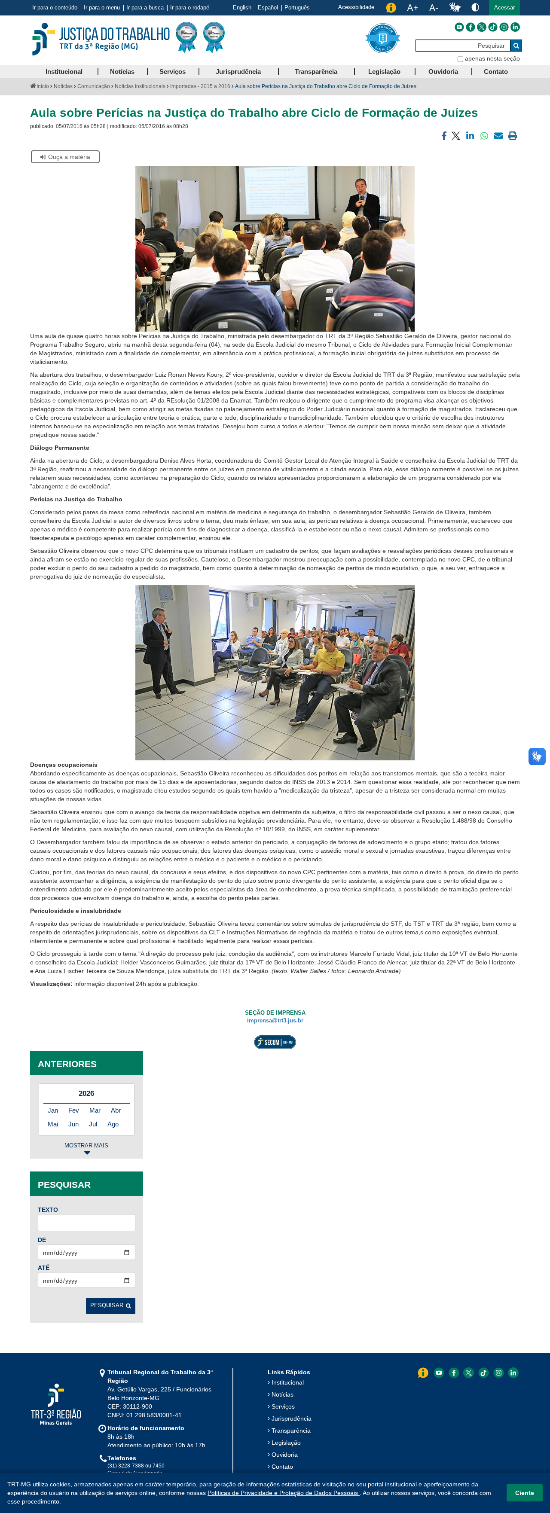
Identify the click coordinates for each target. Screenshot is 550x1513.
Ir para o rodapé (189, 8)
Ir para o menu (102, 8)
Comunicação (93, 86)
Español (268, 8)
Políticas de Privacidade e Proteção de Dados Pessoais (284, 1492)
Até (43, 1267)
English (242, 8)
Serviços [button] (172, 71)
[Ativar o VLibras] (455, 7)
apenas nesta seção (492, 58)
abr (116, 1110)
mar (95, 1110)
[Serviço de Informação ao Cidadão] (391, 7)
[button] (504, 7)
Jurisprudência (292, 1418)
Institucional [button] (64, 71)
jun (73, 1124)
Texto (48, 1209)
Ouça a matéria (69, 156)
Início (43, 86)
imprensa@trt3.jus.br (275, 1021)
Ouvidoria (285, 1454)
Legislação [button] (384, 71)
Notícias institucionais (140, 86)
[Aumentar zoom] (412, 7)
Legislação (286, 1442)
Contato (282, 1466)
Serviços (283, 1406)
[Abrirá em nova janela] (459, 27)
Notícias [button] (122, 71)
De (42, 1239)
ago (113, 1124)
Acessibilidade (356, 7)
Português (297, 8)
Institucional (288, 1382)
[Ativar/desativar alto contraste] (475, 7)
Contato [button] (496, 71)
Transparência (291, 1430)
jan (53, 1110)
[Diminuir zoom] (434, 7)
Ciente (524, 1492)
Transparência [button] (316, 71)
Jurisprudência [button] (238, 71)
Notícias (63, 86)
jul (93, 1124)
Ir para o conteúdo (54, 8)
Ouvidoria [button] (443, 71)
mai (53, 1124)
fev (73, 1110)
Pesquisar (106, 1306)
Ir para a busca (145, 8)
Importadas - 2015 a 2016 (200, 86)
